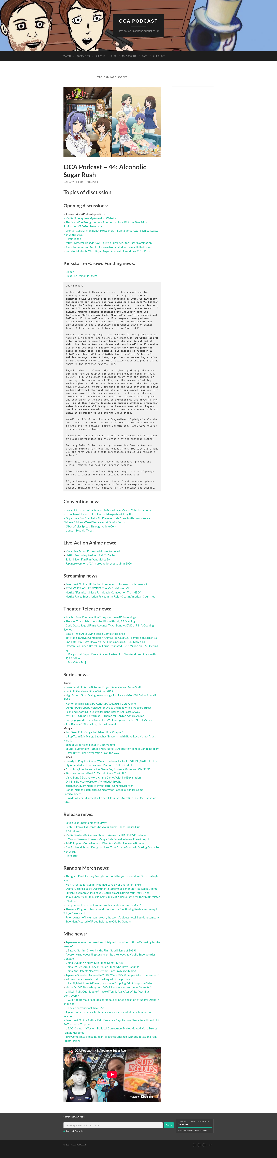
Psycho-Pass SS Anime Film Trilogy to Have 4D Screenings (101, 617)
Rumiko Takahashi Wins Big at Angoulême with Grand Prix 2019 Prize (108, 251)
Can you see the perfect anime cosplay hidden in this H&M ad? (103, 905)
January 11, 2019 (73, 182)
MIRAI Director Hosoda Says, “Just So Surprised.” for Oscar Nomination (109, 242)
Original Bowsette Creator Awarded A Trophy (93, 781)
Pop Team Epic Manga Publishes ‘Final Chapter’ (94, 732)
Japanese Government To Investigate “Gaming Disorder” (100, 785)
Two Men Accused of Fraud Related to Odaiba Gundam (99, 921)
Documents (83, 56)
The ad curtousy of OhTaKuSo (86, 1008)
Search (169, 1125)
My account (129, 56)
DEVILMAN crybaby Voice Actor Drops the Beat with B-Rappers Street (108, 707)
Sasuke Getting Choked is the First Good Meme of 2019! (102, 950)
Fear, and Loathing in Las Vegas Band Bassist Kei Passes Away (103, 711)
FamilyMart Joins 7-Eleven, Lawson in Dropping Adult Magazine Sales (110, 983)
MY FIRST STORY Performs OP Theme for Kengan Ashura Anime (105, 715)
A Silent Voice (74, 831)
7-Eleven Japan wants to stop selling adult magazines (98, 979)
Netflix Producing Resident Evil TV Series (90, 555)
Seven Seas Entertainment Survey (86, 822)
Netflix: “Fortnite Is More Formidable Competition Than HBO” (103, 592)
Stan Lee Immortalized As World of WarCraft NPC (96, 773)
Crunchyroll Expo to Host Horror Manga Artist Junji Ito (99, 514)
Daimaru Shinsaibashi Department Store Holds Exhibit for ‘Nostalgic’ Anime (111, 888)
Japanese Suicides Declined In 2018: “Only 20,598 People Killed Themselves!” (112, 975)
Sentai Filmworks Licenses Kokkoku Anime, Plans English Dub (103, 827)
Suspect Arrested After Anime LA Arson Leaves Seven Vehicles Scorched (109, 510)
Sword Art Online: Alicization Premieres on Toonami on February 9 (106, 584)
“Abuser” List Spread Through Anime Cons (91, 526)
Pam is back (75, 238)
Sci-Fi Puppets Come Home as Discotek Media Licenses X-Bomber (105, 843)
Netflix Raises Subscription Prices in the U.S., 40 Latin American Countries (110, 596)
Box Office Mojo (77, 662)
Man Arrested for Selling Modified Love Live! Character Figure (104, 884)
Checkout (159, 56)
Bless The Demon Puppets (81, 275)
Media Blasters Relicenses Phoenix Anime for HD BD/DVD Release (106, 835)
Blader (70, 271)
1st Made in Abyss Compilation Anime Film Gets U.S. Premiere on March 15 (111, 637)
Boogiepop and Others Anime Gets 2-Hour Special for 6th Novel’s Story (109, 720)
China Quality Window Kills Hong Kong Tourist (94, 962)
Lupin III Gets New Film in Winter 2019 (89, 691)
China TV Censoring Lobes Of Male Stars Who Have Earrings (102, 966)
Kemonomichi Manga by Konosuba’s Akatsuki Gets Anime (101, 703)
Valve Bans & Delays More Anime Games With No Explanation (103, 777)
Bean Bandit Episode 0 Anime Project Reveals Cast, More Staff (103, 687)
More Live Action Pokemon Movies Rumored (93, 551)
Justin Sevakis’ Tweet (80, 530)
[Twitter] (199, 1145)
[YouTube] (194, 1145)
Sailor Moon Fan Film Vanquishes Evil (88, 559)
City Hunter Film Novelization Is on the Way (92, 752)
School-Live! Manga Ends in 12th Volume (91, 744)
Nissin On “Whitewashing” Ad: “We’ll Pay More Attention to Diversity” (108, 987)
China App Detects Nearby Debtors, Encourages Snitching (101, 971)
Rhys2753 (92, 182)
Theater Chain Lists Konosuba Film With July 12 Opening (100, 621)
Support (100, 56)
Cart (144, 56)
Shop (113, 56)
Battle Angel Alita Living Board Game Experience (95, 633)
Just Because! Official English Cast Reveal (91, 724)
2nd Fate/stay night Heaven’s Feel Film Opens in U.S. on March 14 (105, 641)
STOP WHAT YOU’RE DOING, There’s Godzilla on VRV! (99, 588)
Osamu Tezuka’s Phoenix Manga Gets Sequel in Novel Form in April (108, 839)
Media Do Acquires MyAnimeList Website (91, 218)
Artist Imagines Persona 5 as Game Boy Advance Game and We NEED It (109, 769)
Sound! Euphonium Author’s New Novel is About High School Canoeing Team (112, 748)
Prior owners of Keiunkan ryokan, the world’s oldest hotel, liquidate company (113, 917)
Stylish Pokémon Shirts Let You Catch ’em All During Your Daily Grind (108, 892)
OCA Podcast (138, 21)
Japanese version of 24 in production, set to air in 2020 (99, 563)
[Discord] (204, 1145)
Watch (67, 56)
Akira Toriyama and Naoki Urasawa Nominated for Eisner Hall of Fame (108, 247)
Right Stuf (72, 855)
